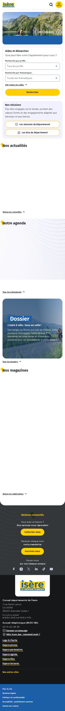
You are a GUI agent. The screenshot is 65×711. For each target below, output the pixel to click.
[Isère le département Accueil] (8, 4)
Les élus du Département (34, 132)
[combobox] (30, 66)
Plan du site (7, 689)
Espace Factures (11, 663)
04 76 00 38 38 (11, 626)
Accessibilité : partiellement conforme (18, 702)
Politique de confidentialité (14, 698)
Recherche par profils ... (16, 61)
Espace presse (10, 645)
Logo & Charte (10, 640)
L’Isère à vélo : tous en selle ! (24, 325)
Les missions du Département (34, 124)
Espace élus (9, 659)
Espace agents (10, 654)
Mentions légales (9, 693)
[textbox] (30, 66)
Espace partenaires (13, 649)
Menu (59, 5)
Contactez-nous (32, 532)
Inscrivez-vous (32, 551)
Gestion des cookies (10, 706)
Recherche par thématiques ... (19, 73)
